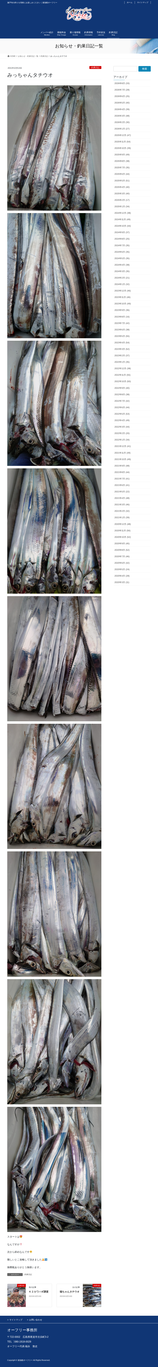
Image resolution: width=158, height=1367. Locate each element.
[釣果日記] (16, 1295)
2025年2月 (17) (122, 200)
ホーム (129, 2)
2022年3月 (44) (122, 427)
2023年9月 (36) (122, 310)
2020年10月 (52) (122, 537)
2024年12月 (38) (122, 213)
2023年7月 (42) (122, 323)
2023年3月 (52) (122, 349)
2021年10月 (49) (122, 459)
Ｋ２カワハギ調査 (39, 1291)
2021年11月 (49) (122, 453)
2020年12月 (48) (122, 524)
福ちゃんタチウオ (69, 1291)
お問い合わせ (35, 1320)
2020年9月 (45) (122, 543)
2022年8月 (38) (122, 394)
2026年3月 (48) (122, 116)
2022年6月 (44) (122, 407)
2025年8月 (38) (122, 161)
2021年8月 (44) (122, 472)
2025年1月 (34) (122, 206)
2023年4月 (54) (122, 342)
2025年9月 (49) (122, 154)
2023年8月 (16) (122, 316)
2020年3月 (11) (121, 582)
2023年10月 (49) (122, 303)
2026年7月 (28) (122, 90)
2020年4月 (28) (122, 576)
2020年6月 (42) (122, 563)
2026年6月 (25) (122, 96)
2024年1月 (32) (122, 284)
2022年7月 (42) (122, 401)
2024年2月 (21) (122, 278)
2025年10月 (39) (122, 148)
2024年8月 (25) (122, 239)
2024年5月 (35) (122, 258)
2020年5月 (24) (122, 569)
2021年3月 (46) (122, 504)
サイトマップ (142, 2)
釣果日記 (95, 67)
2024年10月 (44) (122, 226)
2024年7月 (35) (122, 245)
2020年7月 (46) (122, 556)
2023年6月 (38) (122, 329)
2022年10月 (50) (122, 381)
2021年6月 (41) (122, 485)
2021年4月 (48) (122, 498)
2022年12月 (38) (122, 368)
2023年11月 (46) (122, 297)
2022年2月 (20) (122, 433)
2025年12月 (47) (122, 135)
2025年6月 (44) (122, 174)
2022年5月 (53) (122, 414)
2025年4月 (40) (122, 187)
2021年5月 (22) (122, 491)
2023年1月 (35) (122, 362)
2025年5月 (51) (122, 180)
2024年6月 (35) (122, 252)
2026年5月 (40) (122, 102)
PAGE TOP (151, 1323)
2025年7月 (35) (122, 167)
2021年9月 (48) (122, 465)
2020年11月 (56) (122, 530)
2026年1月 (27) (122, 128)
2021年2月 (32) (122, 511)
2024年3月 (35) (122, 271)
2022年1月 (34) (122, 439)
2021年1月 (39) (122, 517)
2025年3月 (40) (122, 193)
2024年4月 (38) (122, 265)
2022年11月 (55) (122, 375)
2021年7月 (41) (122, 478)
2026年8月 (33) (122, 83)
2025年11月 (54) (122, 141)
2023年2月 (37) (122, 355)
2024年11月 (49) (122, 219)
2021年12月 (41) (122, 446)
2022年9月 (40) (122, 388)
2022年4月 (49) (122, 420)
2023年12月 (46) (122, 290)
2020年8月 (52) (122, 550)
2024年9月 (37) (122, 232)
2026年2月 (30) (122, 122)
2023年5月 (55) (122, 336)
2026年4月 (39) (122, 109)
